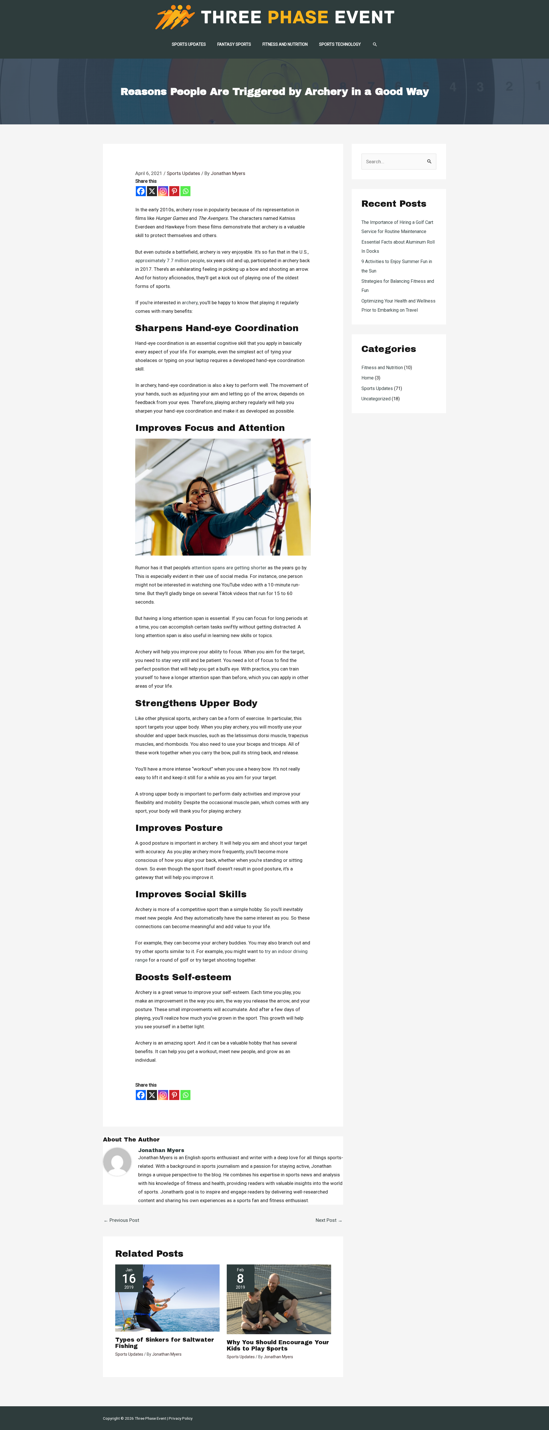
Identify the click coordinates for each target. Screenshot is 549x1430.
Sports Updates (183, 173)
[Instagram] (163, 191)
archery (190, 302)
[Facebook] (141, 191)
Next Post (329, 1220)
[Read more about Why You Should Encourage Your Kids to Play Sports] (279, 1299)
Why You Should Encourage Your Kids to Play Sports (278, 1345)
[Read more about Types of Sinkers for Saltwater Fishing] (167, 1297)
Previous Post (121, 1220)
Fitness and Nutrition (382, 367)
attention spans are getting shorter (229, 567)
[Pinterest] (174, 191)
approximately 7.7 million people (169, 260)
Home (367, 378)
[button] (374, 44)
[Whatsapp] (185, 191)
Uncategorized (376, 398)
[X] (152, 191)
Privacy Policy (180, 1418)
